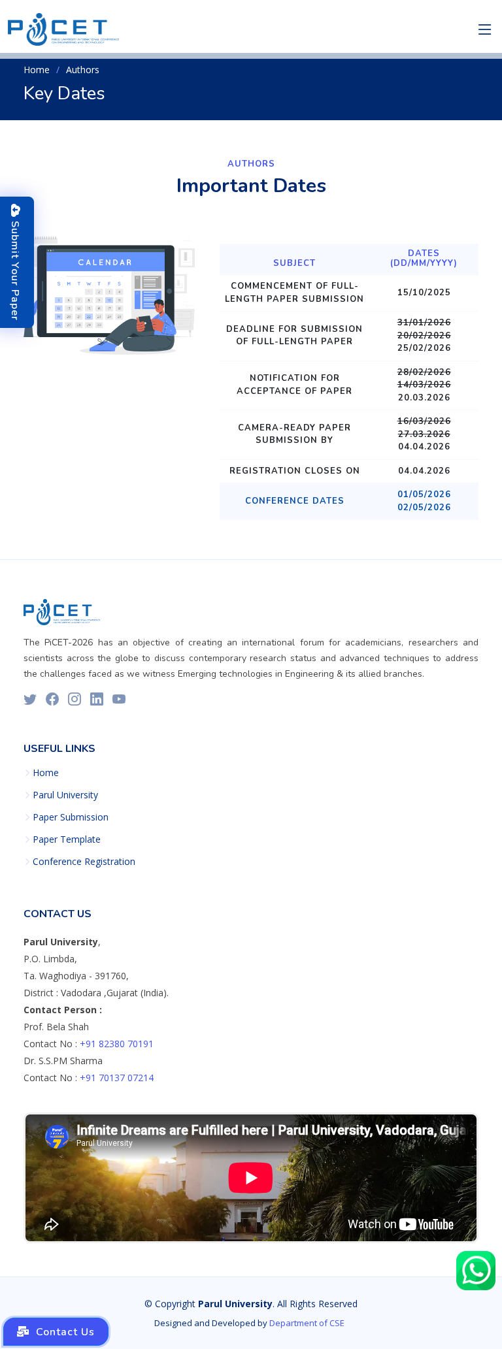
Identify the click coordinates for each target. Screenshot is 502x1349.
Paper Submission (71, 817)
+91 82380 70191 (117, 1043)
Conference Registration (84, 861)
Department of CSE (306, 1323)
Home (37, 69)
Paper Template (67, 839)
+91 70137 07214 (117, 1077)
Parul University (65, 795)
